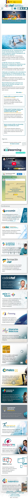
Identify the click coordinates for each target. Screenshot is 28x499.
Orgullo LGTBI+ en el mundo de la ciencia (13, 96)
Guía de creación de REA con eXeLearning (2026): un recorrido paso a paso (13, 125)
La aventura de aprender (9, 97)
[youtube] (26, 8)
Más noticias (19, 92)
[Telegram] (19, 8)
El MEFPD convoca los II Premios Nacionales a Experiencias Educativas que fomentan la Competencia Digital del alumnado (13, 65)
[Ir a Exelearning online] (14, 150)
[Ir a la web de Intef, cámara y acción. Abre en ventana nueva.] (6, 349)
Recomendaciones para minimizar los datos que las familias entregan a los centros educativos (12, 84)
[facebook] (23, 8)
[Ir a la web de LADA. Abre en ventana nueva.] (8, 243)
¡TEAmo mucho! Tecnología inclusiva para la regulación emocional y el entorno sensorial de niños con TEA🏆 (13, 110)
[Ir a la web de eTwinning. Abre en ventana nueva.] (8, 313)
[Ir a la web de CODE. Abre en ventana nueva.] (8, 277)
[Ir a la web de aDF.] (8, 294)
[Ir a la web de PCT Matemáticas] (10, 480)
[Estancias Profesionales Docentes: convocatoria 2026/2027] (14, 15)
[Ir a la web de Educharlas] (7, 461)
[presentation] (3, 18)
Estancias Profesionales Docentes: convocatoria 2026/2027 (12, 21)
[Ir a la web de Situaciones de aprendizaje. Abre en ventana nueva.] (8, 390)
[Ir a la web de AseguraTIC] (8, 442)
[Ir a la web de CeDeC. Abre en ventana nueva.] (10, 227)
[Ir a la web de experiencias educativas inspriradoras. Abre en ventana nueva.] (8, 408)
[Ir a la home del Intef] (14, 5)
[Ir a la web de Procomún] (8, 210)
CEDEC (5, 126)
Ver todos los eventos (14, 143)
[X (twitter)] (21, 8)
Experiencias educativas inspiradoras (12, 112)
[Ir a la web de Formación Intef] (10, 260)
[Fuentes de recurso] (15, 8)
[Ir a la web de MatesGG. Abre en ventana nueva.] (10, 371)
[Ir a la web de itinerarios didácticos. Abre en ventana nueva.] (10, 330)
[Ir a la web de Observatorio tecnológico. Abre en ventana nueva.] (8, 424)
